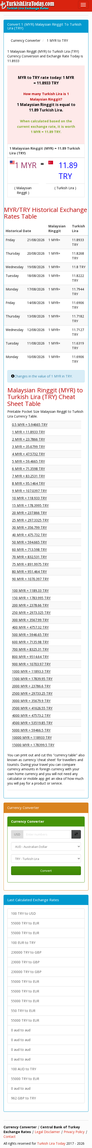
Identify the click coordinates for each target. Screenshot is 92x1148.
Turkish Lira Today (51, 1143)
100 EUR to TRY (23, 942)
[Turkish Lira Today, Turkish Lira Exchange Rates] (27, 5)
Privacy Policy (74, 1132)
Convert (46, 870)
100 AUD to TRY (23, 1069)
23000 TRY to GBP (25, 962)
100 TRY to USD (23, 913)
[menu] (83, 5)
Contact (10, 1136)
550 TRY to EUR (23, 1010)
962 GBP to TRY (23, 1098)
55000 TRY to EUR (25, 923)
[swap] (76, 834)
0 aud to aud (20, 1030)
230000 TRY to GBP (26, 952)
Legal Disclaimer (47, 1132)
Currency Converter (27, 821)
